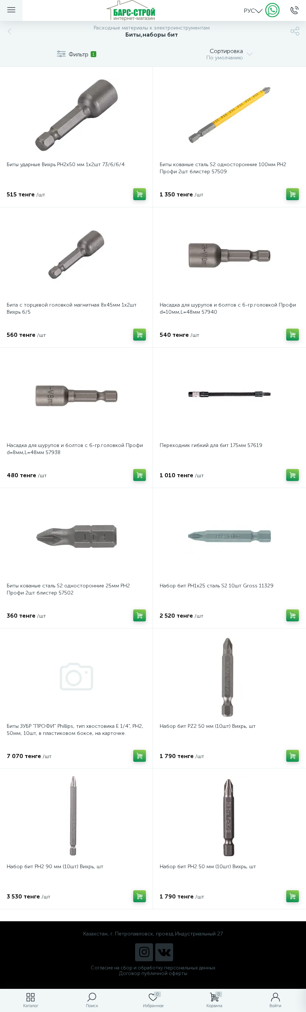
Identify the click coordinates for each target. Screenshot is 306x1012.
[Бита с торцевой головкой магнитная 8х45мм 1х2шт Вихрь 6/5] (76, 255)
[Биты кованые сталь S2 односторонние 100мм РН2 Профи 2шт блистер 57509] (229, 115)
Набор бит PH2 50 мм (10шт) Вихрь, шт (208, 866)
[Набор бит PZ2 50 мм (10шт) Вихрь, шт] (229, 676)
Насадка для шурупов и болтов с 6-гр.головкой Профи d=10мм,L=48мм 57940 (228, 308)
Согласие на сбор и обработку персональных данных (153, 968)
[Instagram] (144, 952)
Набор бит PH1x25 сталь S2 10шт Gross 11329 (217, 586)
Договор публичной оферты (153, 973)
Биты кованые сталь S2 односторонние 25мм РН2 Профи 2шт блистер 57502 (68, 589)
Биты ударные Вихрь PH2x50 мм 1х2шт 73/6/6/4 (66, 164)
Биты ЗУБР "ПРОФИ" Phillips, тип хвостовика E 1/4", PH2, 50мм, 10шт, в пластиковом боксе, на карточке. (75, 729)
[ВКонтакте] (164, 952)
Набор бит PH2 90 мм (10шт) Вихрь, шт (55, 866)
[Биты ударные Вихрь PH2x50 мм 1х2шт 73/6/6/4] (76, 115)
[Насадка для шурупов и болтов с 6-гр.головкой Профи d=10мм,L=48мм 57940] (229, 255)
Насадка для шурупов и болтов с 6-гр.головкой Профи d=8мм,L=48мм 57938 (75, 449)
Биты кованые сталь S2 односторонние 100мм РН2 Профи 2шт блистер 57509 (223, 168)
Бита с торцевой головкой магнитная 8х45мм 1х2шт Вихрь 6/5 (72, 308)
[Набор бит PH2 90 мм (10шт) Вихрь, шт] (76, 817)
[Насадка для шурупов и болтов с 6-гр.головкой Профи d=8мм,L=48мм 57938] (76, 395)
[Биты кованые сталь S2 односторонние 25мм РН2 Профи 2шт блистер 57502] (76, 536)
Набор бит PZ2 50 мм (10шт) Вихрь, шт (208, 726)
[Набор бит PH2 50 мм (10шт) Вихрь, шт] (229, 817)
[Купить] (139, 194)
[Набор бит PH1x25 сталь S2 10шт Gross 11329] (229, 536)
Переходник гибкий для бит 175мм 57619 (211, 445)
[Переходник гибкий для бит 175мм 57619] (229, 395)
